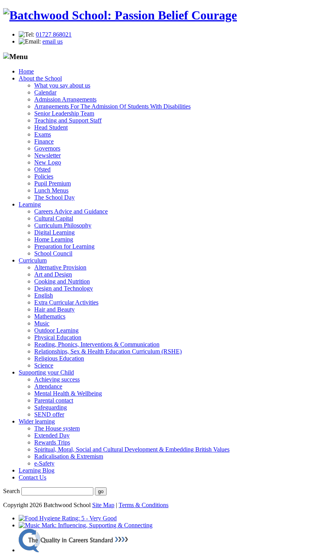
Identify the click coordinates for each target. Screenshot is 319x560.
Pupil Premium (52, 183)
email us (52, 41)
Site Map (103, 505)
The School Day (54, 197)
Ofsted (42, 169)
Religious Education (59, 358)
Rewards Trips (52, 442)
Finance (44, 141)
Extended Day (52, 435)
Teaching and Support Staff (68, 120)
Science (43, 365)
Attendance (48, 386)
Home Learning (53, 239)
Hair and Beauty (54, 309)
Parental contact (53, 400)
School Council (53, 253)
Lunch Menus (51, 190)
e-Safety (44, 463)
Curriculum (33, 260)
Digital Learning (54, 232)
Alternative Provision (60, 267)
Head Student (51, 127)
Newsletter (47, 155)
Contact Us (32, 477)
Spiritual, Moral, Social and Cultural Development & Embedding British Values (132, 449)
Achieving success (57, 379)
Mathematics (49, 316)
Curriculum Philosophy (62, 225)
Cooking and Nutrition (62, 281)
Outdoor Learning (56, 330)
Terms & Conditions (143, 505)
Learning (30, 204)
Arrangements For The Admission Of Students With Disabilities (112, 106)
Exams (42, 134)
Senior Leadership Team (64, 113)
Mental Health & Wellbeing (68, 393)
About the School (40, 78)
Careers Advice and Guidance (71, 211)
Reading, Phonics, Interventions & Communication (97, 344)
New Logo (47, 162)
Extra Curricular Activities (66, 302)
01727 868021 (54, 34)
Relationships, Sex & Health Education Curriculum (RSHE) (108, 351)
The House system (57, 428)
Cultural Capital (53, 218)
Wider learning (37, 421)
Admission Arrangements (65, 99)
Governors (47, 148)
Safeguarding (50, 407)
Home (26, 71)
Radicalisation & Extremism (68, 456)
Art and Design (53, 274)
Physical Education (57, 337)
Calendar (45, 92)
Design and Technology (63, 288)
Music (41, 323)
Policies (43, 176)
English (43, 295)
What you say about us (62, 85)
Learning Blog (36, 470)
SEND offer (49, 414)
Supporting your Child (46, 372)
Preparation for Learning (64, 246)
